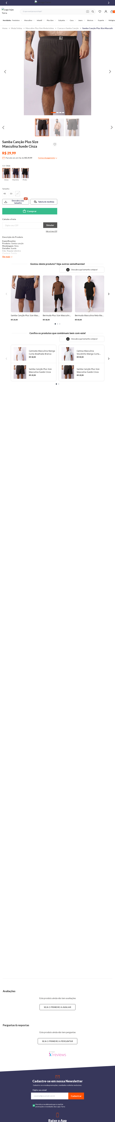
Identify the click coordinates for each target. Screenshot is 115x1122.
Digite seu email (40, 1090)
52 (17, 193)
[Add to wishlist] (54, 144)
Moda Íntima (16, 28)
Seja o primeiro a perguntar (57, 1041)
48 (5, 193)
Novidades (7, 20)
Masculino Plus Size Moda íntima (40, 28)
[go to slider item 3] (63, 112)
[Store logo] (9, 11)
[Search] (93, 11)
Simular (50, 225)
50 (11, 193)
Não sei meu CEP (51, 231)
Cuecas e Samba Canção (68, 28)
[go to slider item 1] (57, 127)
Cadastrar (76, 1096)
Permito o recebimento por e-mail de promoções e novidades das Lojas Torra (50, 1105)
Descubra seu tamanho (18, 202)
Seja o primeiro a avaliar (57, 1007)
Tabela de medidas (46, 202)
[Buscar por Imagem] (87, 11)
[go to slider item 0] (42, 127)
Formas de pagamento (46, 158)
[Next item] (108, 3)
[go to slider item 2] (72, 127)
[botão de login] (105, 11)
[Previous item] (6, 3)
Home (4, 28)
